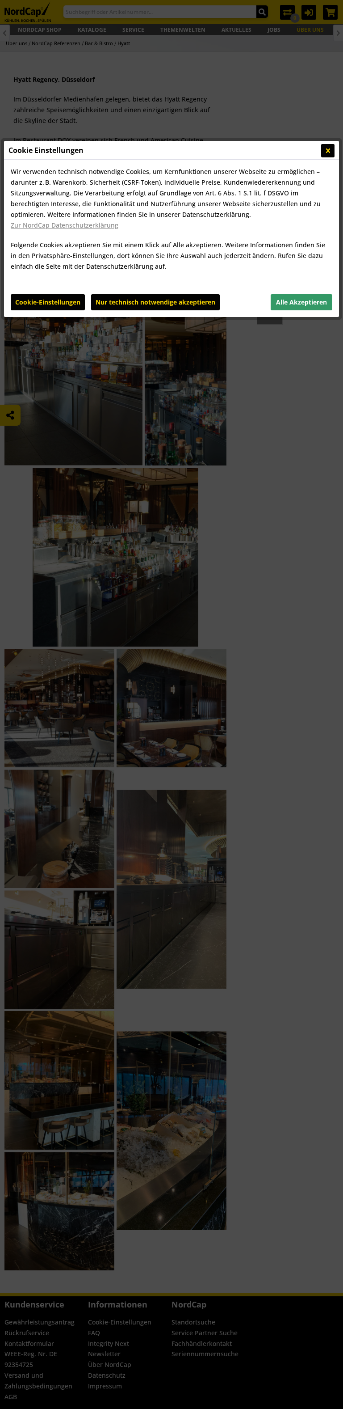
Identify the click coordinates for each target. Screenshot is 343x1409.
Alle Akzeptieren (301, 302)
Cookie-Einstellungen (47, 302)
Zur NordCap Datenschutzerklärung (64, 225)
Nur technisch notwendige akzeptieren (155, 302)
